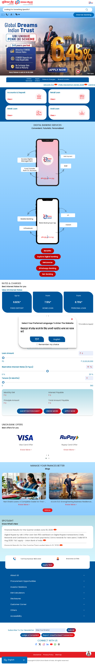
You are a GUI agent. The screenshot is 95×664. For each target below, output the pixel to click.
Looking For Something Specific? (17, 9)
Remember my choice (48, 344)
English (57, 339)
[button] (47, 10)
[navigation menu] (3, 14)
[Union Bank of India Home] (17, 4)
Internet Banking (83, 14)
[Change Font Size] (11, 14)
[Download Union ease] (91, 3)
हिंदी (37, 339)
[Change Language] (16, 14)
